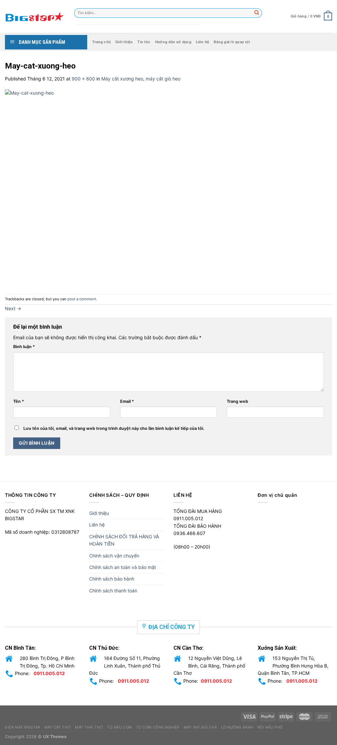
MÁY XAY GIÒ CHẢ (200, 727)
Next (13, 308)
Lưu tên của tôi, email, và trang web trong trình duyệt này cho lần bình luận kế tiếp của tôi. (113, 428)
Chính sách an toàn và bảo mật (122, 567)
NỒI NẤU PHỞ (270, 727)
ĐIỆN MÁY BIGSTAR (22, 727)
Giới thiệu (124, 42)
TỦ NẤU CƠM (119, 727)
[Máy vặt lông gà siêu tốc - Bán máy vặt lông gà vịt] (34, 16)
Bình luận (24, 346)
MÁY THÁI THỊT (89, 727)
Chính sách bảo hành (111, 578)
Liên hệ (202, 42)
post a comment (81, 299)
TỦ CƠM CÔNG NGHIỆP (158, 727)
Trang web (237, 401)
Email (127, 401)
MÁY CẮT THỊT (57, 727)
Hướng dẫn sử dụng (173, 42)
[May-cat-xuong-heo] (153, 188)
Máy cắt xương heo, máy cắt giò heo (140, 78)
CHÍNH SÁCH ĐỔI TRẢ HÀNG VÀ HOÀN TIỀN (124, 540)
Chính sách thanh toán (113, 590)
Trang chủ (101, 42)
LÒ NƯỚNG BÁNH (237, 727)
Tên (18, 401)
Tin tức (143, 42)
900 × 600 (83, 78)
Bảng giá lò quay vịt (231, 42)
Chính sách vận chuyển (114, 555)
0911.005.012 (49, 673)
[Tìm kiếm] (257, 13)
